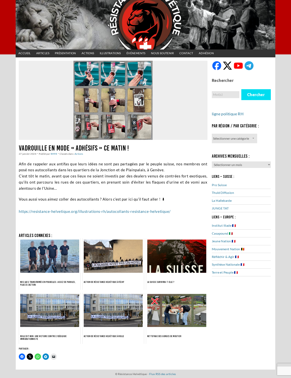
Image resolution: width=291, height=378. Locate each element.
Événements (136, 53)
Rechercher (223, 80)
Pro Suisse (219, 185)
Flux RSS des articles (162, 374)
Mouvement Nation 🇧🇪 (228, 249)
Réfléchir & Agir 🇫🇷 (225, 257)
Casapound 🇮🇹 (222, 233)
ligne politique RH (227, 113)
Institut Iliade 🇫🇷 (224, 225)
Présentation (65, 53)
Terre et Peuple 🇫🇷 (225, 272)
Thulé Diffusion (223, 192)
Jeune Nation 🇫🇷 (224, 241)
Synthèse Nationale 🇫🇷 (228, 264)
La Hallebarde (222, 200)
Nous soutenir (162, 53)
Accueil (24, 53)
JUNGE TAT (220, 208)
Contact (186, 53)
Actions (88, 53)
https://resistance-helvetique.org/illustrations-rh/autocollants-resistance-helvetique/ (95, 211)
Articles (42, 53)
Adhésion (206, 53)
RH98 (54, 153)
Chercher (256, 94)
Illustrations (110, 53)
